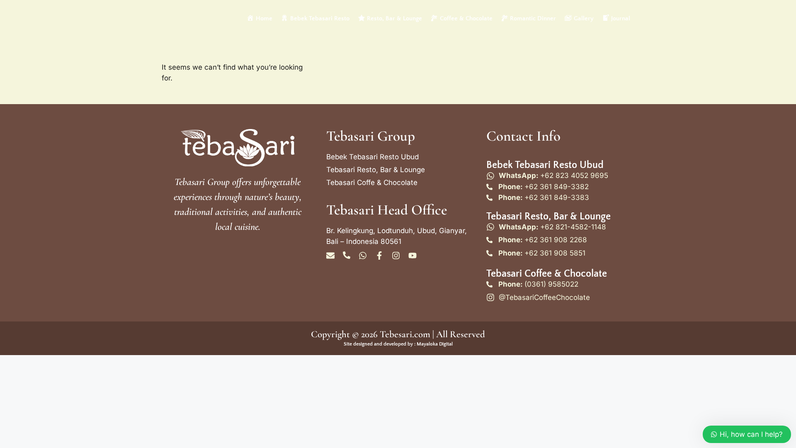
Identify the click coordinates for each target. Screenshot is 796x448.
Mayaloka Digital (435, 344)
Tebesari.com (404, 334)
